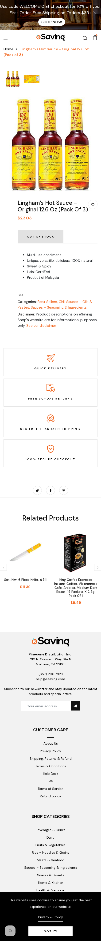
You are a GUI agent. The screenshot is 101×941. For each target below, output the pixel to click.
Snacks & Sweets (50, 875)
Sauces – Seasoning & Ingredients (59, 307)
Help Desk (50, 773)
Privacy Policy (50, 751)
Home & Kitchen (50, 882)
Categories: (27, 301)
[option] (13, 79)
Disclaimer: (26, 314)
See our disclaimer (41, 325)
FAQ (51, 781)
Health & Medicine (50, 890)
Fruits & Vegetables (50, 845)
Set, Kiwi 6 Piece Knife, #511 (25, 580)
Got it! (51, 931)
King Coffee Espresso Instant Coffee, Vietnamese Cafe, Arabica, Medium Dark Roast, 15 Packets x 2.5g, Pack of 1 (75, 588)
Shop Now (51, 22)
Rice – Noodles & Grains (50, 852)
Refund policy (50, 796)
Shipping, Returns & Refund (51, 758)
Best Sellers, (48, 301)
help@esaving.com (50, 679)
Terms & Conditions (50, 766)
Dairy (50, 837)
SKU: (22, 295)
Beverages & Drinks (50, 830)
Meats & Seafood (50, 860)
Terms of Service (50, 789)
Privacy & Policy (50, 917)
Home (8, 49)
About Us (50, 743)
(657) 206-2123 (51, 674)
